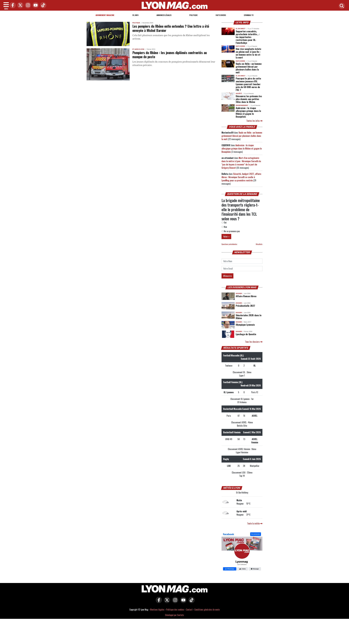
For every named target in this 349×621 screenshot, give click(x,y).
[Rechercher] (341, 6)
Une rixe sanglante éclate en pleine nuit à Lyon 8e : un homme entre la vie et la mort (248, 53)
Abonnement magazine (105, 15)
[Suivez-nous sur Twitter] (166, 602)
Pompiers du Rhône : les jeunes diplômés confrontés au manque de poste (169, 54)
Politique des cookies (175, 609)
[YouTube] (35, 5)
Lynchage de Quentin (246, 334)
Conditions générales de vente (207, 609)
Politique (193, 15)
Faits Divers (221, 15)
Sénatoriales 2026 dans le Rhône (248, 316)
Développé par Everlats (174, 615)
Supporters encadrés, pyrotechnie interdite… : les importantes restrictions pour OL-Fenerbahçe (248, 36)
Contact (189, 609)
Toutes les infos (253, 120)
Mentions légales (157, 609)
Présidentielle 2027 (245, 305)
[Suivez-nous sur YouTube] (182, 602)
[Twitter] (19, 5)
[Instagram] (27, 5)
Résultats (259, 244)
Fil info (135, 15)
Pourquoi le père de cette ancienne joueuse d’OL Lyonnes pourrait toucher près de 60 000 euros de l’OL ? (248, 84)
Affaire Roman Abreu (246, 296)
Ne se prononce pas (231, 231)
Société (239, 93)
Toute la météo (253, 523)
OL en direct (240, 29)
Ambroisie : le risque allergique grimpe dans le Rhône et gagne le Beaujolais (248, 112)
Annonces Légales (164, 15)
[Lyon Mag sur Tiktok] (191, 602)
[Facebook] (12, 5)
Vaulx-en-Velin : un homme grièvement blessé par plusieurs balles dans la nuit (248, 68)
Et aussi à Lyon (138, 49)
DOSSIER (239, 293)
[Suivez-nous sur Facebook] (242, 551)
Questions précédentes (229, 244)
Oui (225, 222)
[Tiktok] (42, 5)
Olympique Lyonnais (245, 324)
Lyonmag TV (248, 15)
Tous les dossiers (252, 341)
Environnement (242, 105)
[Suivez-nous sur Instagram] (174, 602)
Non (225, 226)
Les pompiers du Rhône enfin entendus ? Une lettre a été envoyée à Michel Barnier (170, 28)
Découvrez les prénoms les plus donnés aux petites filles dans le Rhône (249, 99)
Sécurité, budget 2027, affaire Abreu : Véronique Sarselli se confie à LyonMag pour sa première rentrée (241, 177)
